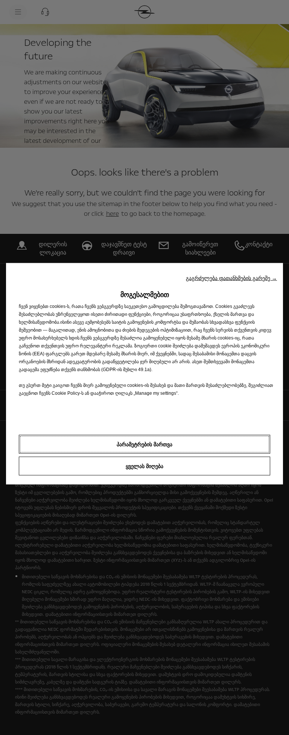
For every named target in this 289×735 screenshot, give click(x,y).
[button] (231, 278)
